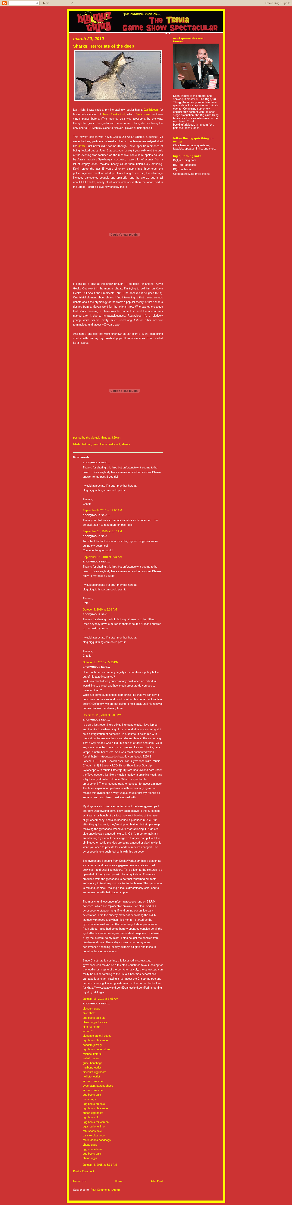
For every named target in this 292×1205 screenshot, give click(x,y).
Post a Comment (83, 1171)
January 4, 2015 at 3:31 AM (100, 1164)
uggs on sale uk (92, 1149)
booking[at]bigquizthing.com (190, 124)
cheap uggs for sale (95, 1022)
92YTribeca (151, 109)
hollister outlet (91, 1076)
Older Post (156, 1181)
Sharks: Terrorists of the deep (103, 46)
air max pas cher (93, 1081)
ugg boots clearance (95, 1040)
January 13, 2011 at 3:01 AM (100, 998)
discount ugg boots (94, 1072)
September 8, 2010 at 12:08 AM (102, 510)
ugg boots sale (92, 1094)
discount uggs (91, 1008)
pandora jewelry (92, 1044)
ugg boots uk (91, 1117)
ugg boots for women (96, 1122)
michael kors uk (92, 1053)
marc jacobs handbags (97, 1140)
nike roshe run (91, 1026)
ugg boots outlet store (96, 1049)
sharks (126, 444)
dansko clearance (94, 1135)
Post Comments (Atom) (105, 1189)
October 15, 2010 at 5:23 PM (100, 662)
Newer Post (80, 1181)
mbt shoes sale (92, 1131)
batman (86, 444)
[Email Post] (122, 437)
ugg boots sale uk (94, 1017)
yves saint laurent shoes (98, 1085)
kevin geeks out (110, 444)
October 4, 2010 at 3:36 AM (100, 609)
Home (118, 1181)
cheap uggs (90, 1144)
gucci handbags (92, 1063)
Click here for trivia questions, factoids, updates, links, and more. (194, 147)
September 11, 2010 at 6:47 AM (102, 531)
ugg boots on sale (94, 1103)
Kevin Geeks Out (113, 114)
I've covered (143, 114)
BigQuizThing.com (184, 160)
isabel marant (91, 1058)
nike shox (89, 1013)
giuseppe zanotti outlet (97, 1035)
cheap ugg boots (93, 1112)
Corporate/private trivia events (191, 173)
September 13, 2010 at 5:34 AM (102, 557)
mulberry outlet (92, 1067)
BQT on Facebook (184, 164)
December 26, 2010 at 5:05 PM (102, 715)
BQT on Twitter (182, 169)
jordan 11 (88, 1031)
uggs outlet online (94, 1126)
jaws (96, 444)
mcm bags (89, 1099)
